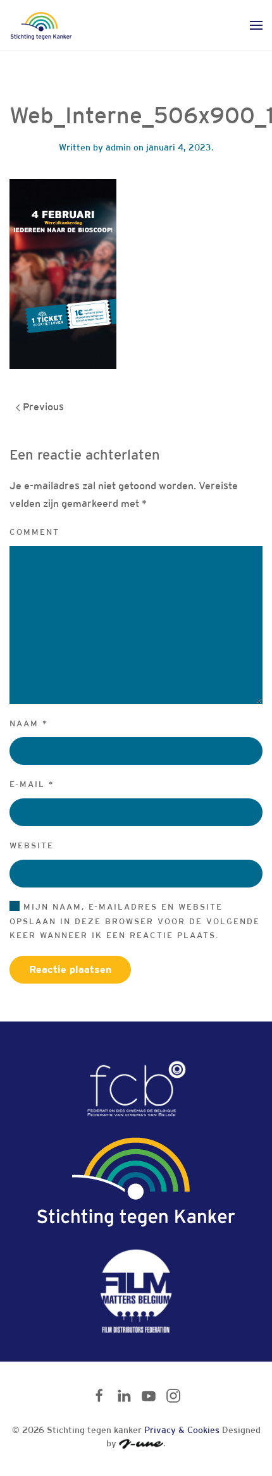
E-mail (31, 784)
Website (31, 845)
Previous (42, 407)
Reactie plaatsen (70, 969)
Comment (34, 532)
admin (118, 147)
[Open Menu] (256, 25)
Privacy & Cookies (181, 1430)
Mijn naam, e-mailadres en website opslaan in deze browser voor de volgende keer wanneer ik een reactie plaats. (134, 921)
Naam (28, 723)
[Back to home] (41, 25)
